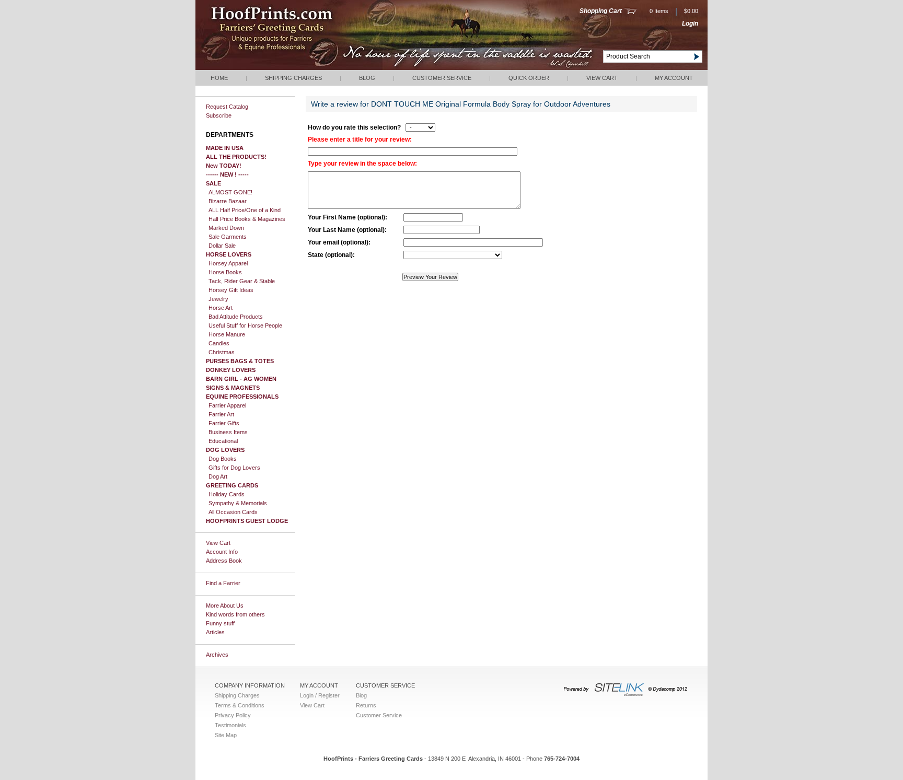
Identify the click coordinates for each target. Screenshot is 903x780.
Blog (367, 78)
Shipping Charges (293, 78)
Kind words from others (235, 614)
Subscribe (218, 115)
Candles (219, 343)
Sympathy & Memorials (238, 503)
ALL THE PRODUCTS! (236, 157)
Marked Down (226, 228)
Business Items (228, 432)
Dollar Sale (222, 245)
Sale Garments (228, 237)
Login (690, 23)
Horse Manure (227, 334)
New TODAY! (223, 165)
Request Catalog (227, 106)
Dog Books (223, 459)
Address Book (224, 560)
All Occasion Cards (233, 512)
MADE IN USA (225, 148)
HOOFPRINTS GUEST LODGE (247, 521)
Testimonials (230, 725)
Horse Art (221, 308)
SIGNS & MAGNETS (233, 388)
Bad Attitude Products (236, 316)
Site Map (226, 735)
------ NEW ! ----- (227, 174)
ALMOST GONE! (230, 192)
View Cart (602, 78)
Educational (223, 441)
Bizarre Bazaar (228, 201)
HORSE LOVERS (228, 254)
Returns (366, 705)
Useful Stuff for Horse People (245, 325)
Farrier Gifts (224, 423)
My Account (674, 78)
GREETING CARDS (232, 485)
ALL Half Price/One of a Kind (245, 210)
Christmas (222, 352)
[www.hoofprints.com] (302, 68)
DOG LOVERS (225, 450)
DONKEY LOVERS (231, 370)
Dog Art (218, 476)
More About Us (225, 605)
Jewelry (218, 299)
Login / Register (320, 695)
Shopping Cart (601, 11)
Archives (217, 654)
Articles (215, 632)
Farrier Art (221, 414)
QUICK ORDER (528, 78)
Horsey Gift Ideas (231, 290)
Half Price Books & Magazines (247, 219)
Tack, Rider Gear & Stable (242, 281)
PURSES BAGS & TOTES (240, 361)
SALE (213, 183)
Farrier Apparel (227, 405)
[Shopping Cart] (630, 12)
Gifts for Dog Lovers (234, 467)
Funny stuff (220, 623)
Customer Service (441, 78)
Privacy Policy (233, 715)
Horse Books (225, 272)
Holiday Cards (227, 494)
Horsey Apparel (228, 263)
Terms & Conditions (239, 705)
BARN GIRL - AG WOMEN (241, 379)
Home (219, 78)
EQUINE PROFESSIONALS (242, 396)
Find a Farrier (223, 583)
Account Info (222, 552)
